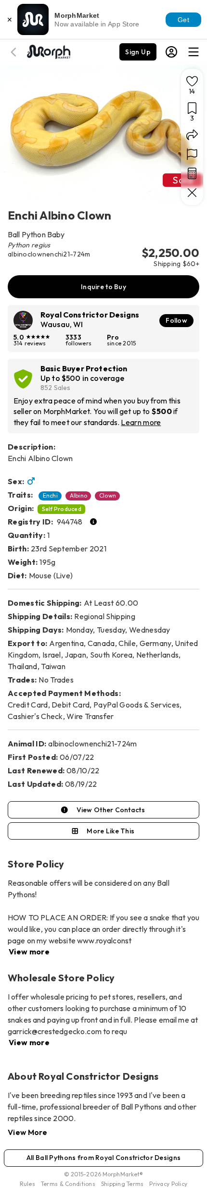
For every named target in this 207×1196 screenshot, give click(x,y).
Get (183, 20)
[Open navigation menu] (193, 52)
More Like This (110, 831)
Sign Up (138, 52)
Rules (27, 1183)
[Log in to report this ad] (192, 154)
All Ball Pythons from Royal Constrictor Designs (103, 1157)
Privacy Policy (168, 1183)
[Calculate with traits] (192, 173)
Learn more (141, 422)
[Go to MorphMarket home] (48, 51)
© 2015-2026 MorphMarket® (103, 1174)
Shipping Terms (122, 1183)
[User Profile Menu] (171, 52)
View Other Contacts (111, 809)
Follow (176, 320)
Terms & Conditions (68, 1183)
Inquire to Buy (103, 286)
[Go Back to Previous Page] (15, 52)
